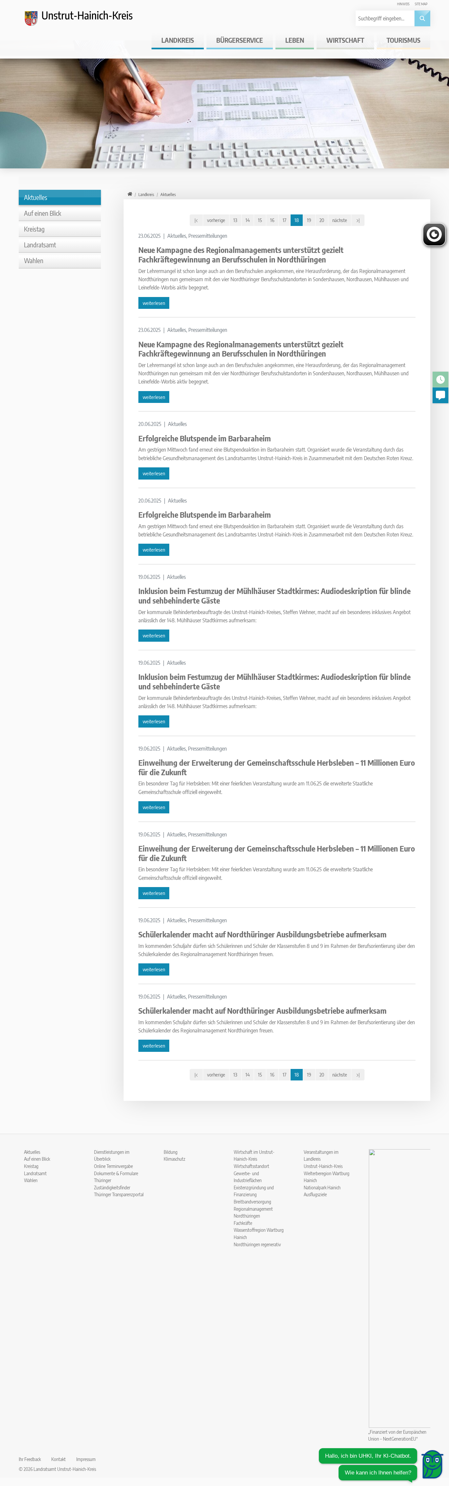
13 (235, 220)
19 (309, 220)
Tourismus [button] (403, 40)
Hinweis (403, 4)
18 (297, 220)
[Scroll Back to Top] (434, 1440)
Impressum (86, 1459)
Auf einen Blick (42, 213)
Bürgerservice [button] (239, 40)
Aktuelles (35, 197)
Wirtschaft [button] (345, 40)
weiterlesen (154, 303)
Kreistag (34, 229)
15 (260, 220)
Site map (421, 4)
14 (248, 220)
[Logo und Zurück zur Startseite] (84, 21)
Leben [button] (294, 40)
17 (284, 220)
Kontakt (58, 1459)
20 (321, 220)
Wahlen (33, 260)
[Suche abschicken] (422, 18)
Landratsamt (40, 244)
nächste (339, 220)
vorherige (216, 220)
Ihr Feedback (30, 1459)
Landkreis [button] (177, 40)
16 (272, 220)
